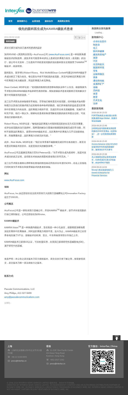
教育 (95, 97)
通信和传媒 (98, 80)
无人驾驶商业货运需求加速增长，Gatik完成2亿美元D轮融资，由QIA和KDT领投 (104, 160)
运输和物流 (98, 74)
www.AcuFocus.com (59, 54)
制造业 (96, 44)
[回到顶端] (117, 337)
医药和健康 (10, 41)
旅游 (95, 57)
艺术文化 (97, 100)
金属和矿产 (98, 84)
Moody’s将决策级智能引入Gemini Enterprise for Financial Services (103, 173)
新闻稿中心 (22, 21)
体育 (95, 93)
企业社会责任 (99, 41)
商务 (95, 77)
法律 (95, 103)
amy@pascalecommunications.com (21, 297)
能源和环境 (98, 67)
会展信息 (36, 21)
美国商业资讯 (64, 21)
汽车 (95, 61)
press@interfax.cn (19, 361)
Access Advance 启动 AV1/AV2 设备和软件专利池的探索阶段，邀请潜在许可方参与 (105, 147)
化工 (95, 48)
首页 (10, 21)
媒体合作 (49, 21)
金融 (95, 87)
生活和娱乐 (98, 64)
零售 (95, 71)
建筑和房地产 (99, 54)
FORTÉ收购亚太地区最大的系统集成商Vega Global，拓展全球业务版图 (104, 118)
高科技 (96, 90)
